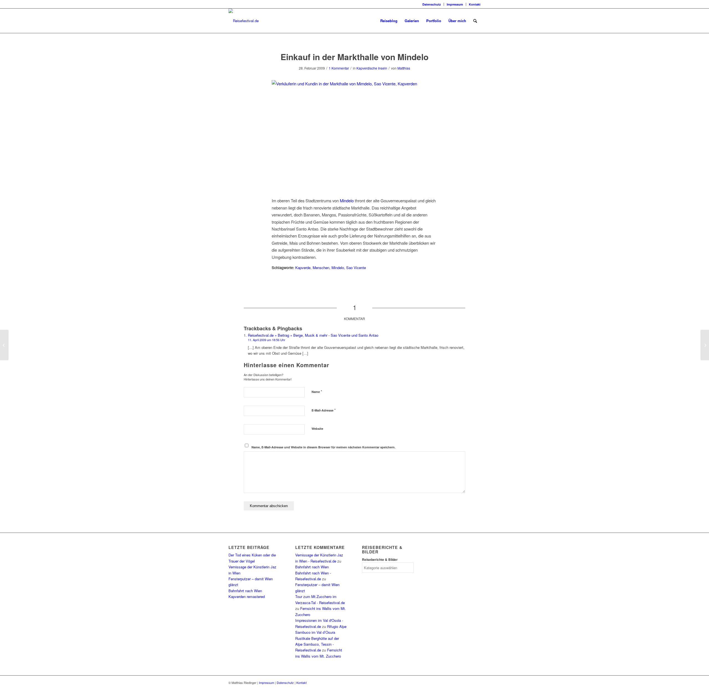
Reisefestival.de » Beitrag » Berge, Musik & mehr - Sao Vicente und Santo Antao (313, 335)
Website (317, 428)
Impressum (455, 4)
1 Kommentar (339, 68)
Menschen (321, 267)
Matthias (403, 68)
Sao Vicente (356, 267)
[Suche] (475, 21)
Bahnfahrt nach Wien (245, 590)
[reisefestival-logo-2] (243, 21)
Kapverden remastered (246, 596)
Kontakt (475, 4)
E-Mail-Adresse (324, 410)
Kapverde (302, 267)
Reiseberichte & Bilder (380, 559)
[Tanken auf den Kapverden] (704, 345)
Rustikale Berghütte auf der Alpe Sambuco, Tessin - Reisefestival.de (317, 644)
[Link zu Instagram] (230, 4)
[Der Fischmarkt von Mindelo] (4, 345)
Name (317, 391)
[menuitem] (432, 4)
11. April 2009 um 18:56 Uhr (266, 340)
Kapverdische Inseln (371, 68)
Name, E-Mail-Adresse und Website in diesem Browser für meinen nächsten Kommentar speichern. (323, 447)
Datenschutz (431, 4)
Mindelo (347, 200)
